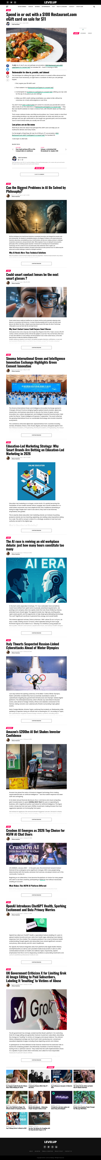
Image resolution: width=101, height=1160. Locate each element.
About (31, 1151)
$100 (57, 133)
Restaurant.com (40, 87)
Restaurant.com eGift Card (28, 135)
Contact (71, 6)
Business (37, 6)
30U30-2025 (79, 6)
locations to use (39, 92)
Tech (53, 6)
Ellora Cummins (16, 196)
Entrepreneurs (46, 6)
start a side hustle (28, 105)
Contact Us (68, 1151)
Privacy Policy (59, 1151)
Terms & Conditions (47, 1151)
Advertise (37, 1151)
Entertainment (22, 6)
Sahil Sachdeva (16, 24)
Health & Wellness (62, 6)
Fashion (30, 6)
